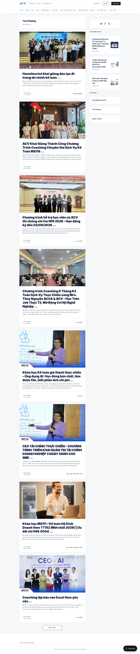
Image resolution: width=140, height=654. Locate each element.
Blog (39, 3)
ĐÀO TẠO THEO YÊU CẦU (68, 10)
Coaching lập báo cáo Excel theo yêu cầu (50, 599)
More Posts (52, 627)
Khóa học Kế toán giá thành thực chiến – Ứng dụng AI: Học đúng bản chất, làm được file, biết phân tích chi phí (51, 376)
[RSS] (109, 24)
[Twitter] (101, 24)
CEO (37, 10)
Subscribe (116, 3)
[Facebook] (105, 24)
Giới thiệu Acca (47, 3)
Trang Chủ (32, 3)
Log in (106, 3)
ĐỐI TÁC (92, 10)
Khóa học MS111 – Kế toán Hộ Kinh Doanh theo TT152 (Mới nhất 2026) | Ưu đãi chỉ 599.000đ (52, 527)
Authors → (94, 93)
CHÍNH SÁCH (45, 10)
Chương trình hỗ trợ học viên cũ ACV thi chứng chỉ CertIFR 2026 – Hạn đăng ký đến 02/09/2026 (51, 221)
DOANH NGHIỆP (83, 10)
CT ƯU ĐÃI (54, 10)
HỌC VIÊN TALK (102, 10)
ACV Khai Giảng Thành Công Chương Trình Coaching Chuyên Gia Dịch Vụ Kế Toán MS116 (52, 147)
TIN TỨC (79, 396)
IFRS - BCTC (113, 10)
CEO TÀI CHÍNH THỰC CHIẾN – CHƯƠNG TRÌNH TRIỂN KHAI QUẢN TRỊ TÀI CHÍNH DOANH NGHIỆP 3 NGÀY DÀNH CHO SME (52, 452)
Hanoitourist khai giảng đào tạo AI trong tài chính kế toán (48, 75)
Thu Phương (26, 93)
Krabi (85, 649)
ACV (32, 10)
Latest (21, 10)
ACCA (27, 10)
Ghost (80, 649)
